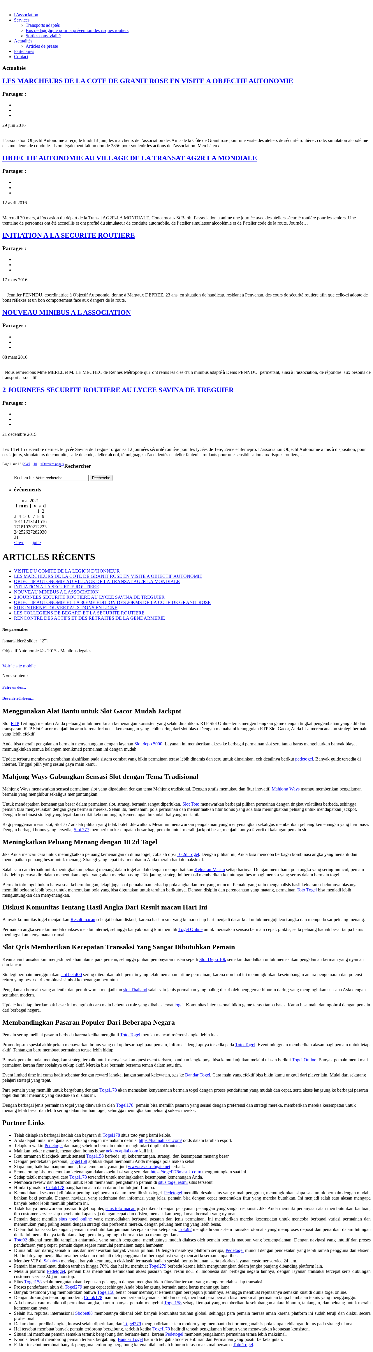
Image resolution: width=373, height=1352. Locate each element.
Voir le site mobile (19, 665)
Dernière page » (53, 464)
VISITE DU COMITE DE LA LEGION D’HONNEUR (67, 570)
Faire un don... (14, 687)
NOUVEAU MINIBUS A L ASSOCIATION (66, 312)
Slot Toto (190, 804)
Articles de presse (42, 46)
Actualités (23, 40)
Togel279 (157, 1266)
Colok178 (55, 1187)
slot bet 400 (71, 974)
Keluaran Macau (209, 869)
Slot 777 (81, 829)
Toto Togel (307, 889)
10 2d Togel (188, 854)
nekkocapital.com (122, 1150)
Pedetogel (54, 1145)
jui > (37, 542)
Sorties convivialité (43, 35)
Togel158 (95, 1156)
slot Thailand (135, 989)
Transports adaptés (43, 25)
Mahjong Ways (286, 788)
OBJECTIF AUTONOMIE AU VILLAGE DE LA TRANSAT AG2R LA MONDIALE (129, 158)
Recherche (24, 477)
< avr (19, 542)
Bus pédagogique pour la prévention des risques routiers (77, 30)
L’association (26, 14)
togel (179, 1004)
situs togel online (75, 1218)
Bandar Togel (197, 1074)
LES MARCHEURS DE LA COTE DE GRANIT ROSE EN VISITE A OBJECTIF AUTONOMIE (147, 81)
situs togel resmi (173, 1182)
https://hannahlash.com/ (160, 1140)
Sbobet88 (84, 1313)
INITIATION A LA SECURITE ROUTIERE (68, 235)
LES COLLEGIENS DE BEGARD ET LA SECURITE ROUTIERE (79, 612)
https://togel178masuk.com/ (176, 1171)
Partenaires (24, 51)
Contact (21, 56)
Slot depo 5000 (148, 743)
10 (35, 464)
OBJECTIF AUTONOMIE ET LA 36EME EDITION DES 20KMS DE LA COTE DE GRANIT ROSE (112, 602)
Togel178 (108, 1090)
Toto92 (185, 1229)
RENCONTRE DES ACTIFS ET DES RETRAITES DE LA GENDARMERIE (89, 618)
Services (21, 19)
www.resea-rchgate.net (149, 1166)
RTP (15, 723)
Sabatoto (52, 1260)
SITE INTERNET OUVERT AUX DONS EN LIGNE (65, 607)
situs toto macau (120, 1208)
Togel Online (190, 929)
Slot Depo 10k (212, 959)
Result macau (83, 919)
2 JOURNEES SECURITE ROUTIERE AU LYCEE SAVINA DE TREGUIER (118, 390)
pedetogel (304, 758)
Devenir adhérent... (18, 698)
